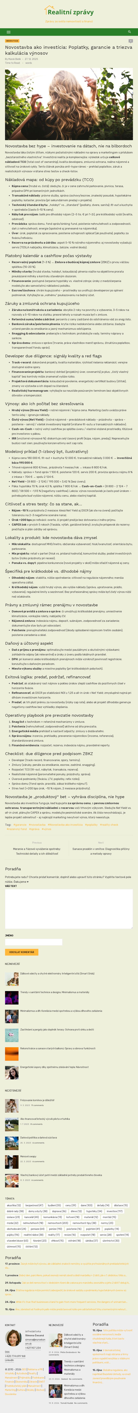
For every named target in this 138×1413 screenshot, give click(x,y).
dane (86, 1205)
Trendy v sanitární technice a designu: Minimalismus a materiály (54, 992)
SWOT (42, 1381)
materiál (91, 1217)
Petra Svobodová (68, 1352)
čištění (32, 1246)
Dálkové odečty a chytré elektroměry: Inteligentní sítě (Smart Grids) (57, 973)
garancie (20, 824)
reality (54, 1234)
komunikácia (53, 1217)
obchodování (16, 1229)
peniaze (37, 1229)
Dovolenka (10, 1394)
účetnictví (111, 1240)
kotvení (72, 1217)
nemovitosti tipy (84, 1223)
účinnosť (14, 1246)
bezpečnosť (34, 1205)
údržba (91, 1240)
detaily (103, 1205)
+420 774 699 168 (15, 1356)
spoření (122, 1234)
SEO (24, 1369)
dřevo (76, 1211)
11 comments (37, 1105)
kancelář (32, 1217)
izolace (13, 1217)
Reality (33, 1373)
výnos (47, 829)
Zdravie (33, 1381)
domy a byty (37, 1211)
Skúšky (30, 1390)
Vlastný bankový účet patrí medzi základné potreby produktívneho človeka (61, 1175)
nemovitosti (58, 1223)
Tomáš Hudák (66, 1403)
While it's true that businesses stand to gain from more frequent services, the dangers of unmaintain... (72, 1302)
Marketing (10, 1390)
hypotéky (94, 1211)
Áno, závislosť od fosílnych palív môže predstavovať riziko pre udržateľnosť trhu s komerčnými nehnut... (71, 1309)
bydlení (54, 1205)
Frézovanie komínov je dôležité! (37, 1100)
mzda (12, 1223)
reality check (110, 824)
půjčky (13, 1234)
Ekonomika (21, 1381)
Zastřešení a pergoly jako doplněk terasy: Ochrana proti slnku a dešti (57, 1029)
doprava (59, 1211)
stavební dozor (17, 1240)
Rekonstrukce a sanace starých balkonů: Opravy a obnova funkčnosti (57, 1048)
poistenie (74, 1229)
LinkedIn (9, 1360)
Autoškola (21, 1373)
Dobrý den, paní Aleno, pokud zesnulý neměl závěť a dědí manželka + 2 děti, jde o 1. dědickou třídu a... (73, 1275)
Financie (9, 1381)
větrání (74, 1240)
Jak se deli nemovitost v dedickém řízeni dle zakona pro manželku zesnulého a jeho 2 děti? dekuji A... (76, 1282)
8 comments (36, 1124)
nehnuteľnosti (33, 1223)
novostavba (38, 824)
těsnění (39, 1240)
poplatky (92, 824)
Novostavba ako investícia (66, 824)
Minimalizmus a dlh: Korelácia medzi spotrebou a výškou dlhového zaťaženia (61, 1011)
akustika (14, 1205)
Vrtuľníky (10, 1373)
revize (70, 1234)
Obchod (40, 1390)
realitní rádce (33, 1234)
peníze (55, 1229)
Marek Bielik (14, 59)
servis (106, 1234)
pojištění (93, 1229)
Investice (12, 41)
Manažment (11, 1377)
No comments (75, 1379)
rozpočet (87, 1234)
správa (35, 829)
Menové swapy (28, 1156)
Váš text (11, 886)
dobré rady (15, 1211)
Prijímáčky (25, 1377)
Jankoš (64, 1379)
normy (107, 1223)
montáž (109, 1217)
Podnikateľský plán (16, 1386)
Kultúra (21, 1390)
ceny (70, 1205)
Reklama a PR (35, 1369)
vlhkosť (57, 1240)
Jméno (9, 935)
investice (115, 1211)
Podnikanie (38, 1377)
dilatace (121, 1205)
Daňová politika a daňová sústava (38, 1137)
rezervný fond (18, 829)
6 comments (38, 1143)
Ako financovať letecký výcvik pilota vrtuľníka (45, 1119)
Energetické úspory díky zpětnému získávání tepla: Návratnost (54, 1067)
